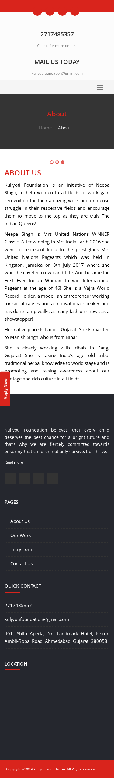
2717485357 (18, 605)
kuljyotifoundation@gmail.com (57, 73)
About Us (20, 521)
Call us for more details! (57, 45)
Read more (14, 462)
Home (45, 128)
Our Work (20, 535)
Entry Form (22, 549)
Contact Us (21, 563)
